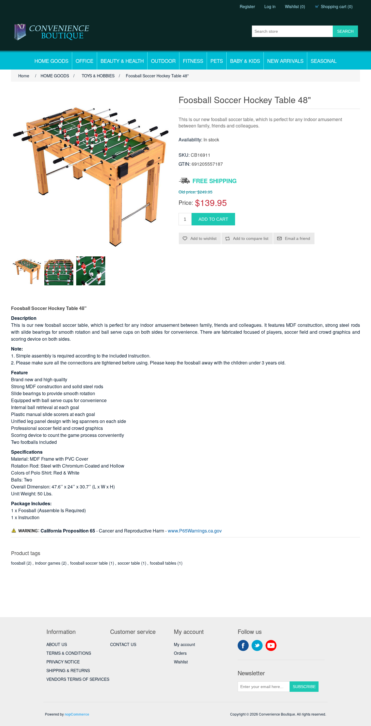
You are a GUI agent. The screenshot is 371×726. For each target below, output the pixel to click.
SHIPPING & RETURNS (68, 670)
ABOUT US (56, 644)
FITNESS (193, 60)
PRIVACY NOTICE (63, 662)
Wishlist (181, 662)
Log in (270, 6)
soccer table (129, 563)
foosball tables (163, 563)
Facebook (243, 645)
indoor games (47, 563)
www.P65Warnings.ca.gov (195, 530)
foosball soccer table (89, 563)
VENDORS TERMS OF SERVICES (77, 679)
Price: (186, 202)
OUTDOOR (163, 60)
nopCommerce (77, 714)
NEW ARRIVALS (285, 60)
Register (247, 6)
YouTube (271, 645)
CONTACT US (123, 644)
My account (184, 644)
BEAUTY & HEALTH (122, 60)
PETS (216, 60)
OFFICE (84, 60)
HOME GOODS (51, 60)
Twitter (257, 645)
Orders (180, 653)
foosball (18, 563)
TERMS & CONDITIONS (68, 653)
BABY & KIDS (245, 60)
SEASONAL (324, 60)
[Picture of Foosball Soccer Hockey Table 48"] (26, 270)
